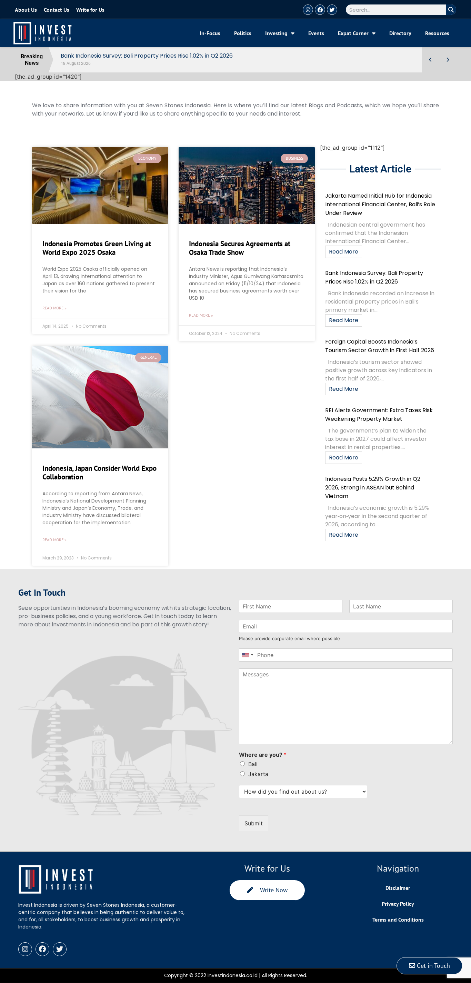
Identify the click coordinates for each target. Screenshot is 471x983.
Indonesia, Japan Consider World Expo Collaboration (99, 472)
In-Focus (210, 33)
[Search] (451, 9)
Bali (253, 764)
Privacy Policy (398, 903)
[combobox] (247, 655)
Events (316, 33)
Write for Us (90, 9)
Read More (343, 252)
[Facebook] (320, 9)
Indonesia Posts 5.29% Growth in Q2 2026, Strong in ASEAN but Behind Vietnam (372, 487)
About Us (26, 9)
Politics (242, 33)
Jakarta (258, 774)
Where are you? (263, 754)
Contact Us (56, 9)
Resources (437, 33)
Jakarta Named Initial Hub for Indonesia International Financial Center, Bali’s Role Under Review (380, 204)
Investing (276, 33)
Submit (253, 823)
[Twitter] (332, 9)
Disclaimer (397, 887)
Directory (400, 33)
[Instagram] (308, 9)
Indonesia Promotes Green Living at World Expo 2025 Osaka (96, 248)
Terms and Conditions (398, 919)
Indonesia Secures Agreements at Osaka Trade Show (239, 248)
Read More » (54, 307)
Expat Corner (353, 33)
